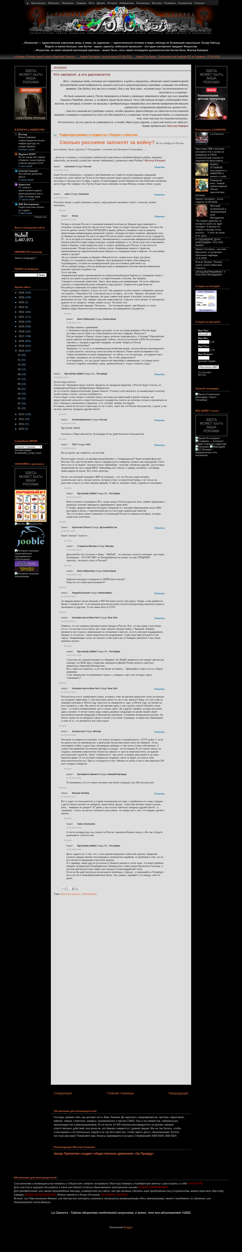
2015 (22, 345)
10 (19, 364)
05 (19, 388)
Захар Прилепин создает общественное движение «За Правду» (104, 1153)
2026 (22, 292)
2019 (22, 326)
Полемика (170, 3)
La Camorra (217, 134)
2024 (22, 302)
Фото (91, 3)
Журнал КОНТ (27, 154)
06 (19, 383)
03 (19, 398)
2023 (22, 307)
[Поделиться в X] (70, 889)
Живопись (54, 3)
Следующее (63, 1093)
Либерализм (89, 893)
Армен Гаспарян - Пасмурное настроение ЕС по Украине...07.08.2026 (188, 56)
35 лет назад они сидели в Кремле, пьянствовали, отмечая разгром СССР (32, 160)
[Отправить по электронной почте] (63, 889)
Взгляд (22, 134)
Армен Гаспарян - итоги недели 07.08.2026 (115, 56)
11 (19, 359)
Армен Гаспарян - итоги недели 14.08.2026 (209, 200)
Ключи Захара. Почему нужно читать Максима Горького (51, 56)
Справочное (185, 3)
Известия (24, 184)
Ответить (159, 167)
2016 (22, 341)
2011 (22, 424)
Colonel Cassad (28, 170)
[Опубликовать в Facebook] (73, 889)
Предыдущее (178, 1093)
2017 (22, 336)
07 (19, 379)
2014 (22, 350)
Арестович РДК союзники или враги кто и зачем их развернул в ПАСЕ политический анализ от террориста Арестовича (209, 154)
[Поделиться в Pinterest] (76, 889)
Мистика (157, 3)
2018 (22, 331)
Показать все (41, 217)
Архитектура (38, 3)
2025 (22, 297)
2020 (22, 321)
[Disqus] (121, 945)
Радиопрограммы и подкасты (83, 135)
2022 (22, 311)
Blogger (128, 1227)
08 (19, 374)
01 (19, 408)
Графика (81, 3)
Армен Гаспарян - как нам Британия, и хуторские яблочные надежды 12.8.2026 (210, 253)
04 (19, 393)
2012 (22, 419)
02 (19, 403)
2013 (22, 414)
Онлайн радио (23, 450)
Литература (143, 3)
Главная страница (120, 1093)
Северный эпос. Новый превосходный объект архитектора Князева (211, 188)
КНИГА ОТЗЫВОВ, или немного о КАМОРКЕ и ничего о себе (218, 170)
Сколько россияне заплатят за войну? (107, 142)
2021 (22, 316)
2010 (22, 428)
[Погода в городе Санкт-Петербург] (206, 310)
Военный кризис (70, 893)
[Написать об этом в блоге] (66, 889)
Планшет (199, 3)
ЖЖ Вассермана (28, 204)
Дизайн (101, 3)
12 (19, 355)
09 (19, 369)
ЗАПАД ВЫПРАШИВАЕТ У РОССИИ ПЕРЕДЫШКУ (210, 273)
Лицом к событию (123, 135)
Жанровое (68, 3)
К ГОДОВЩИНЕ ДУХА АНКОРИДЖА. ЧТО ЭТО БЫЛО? (209, 242)
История (112, 3)
